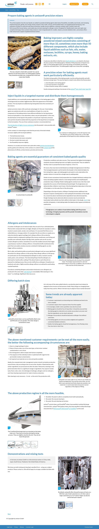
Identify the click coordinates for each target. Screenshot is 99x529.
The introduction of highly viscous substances (21, 125)
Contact (85, 4)
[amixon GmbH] (11, 4)
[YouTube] (38, 4)
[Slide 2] (18, 84)
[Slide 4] (34, 444)
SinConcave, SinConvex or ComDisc (65, 408)
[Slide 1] (11, 84)
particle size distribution (47, 145)
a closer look (47, 147)
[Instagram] (35, 4)
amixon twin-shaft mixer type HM (81, 89)
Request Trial (74, 4)
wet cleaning (27, 271)
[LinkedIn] (41, 4)
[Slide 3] (26, 444)
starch (85, 200)
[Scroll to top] (96, 526)
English (64, 4)
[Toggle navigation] (49, 4)
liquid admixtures (71, 61)
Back (9, 514)
